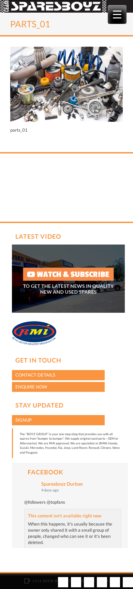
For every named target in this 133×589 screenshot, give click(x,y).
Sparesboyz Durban (62, 484)
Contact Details (35, 375)
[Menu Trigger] (117, 14)
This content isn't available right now (64, 515)
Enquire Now (31, 386)
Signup (23, 420)
